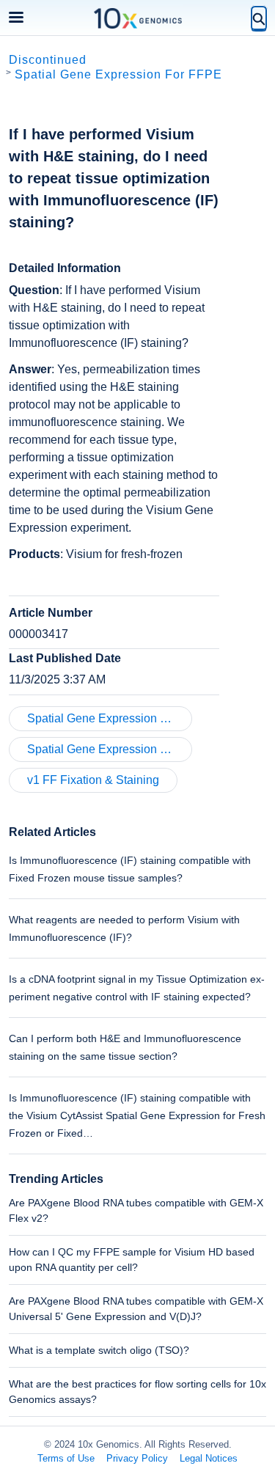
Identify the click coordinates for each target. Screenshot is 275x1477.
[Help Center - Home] (138, 18)
